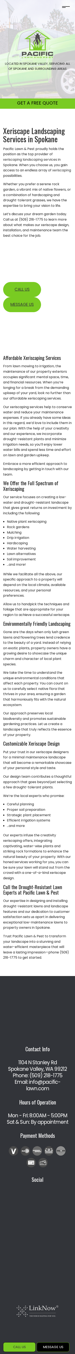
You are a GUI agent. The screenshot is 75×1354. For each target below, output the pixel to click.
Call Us (19, 1347)
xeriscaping (61, 170)
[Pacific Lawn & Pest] (37, 43)
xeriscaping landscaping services (30, 159)
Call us (22, 289)
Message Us (53, 1347)
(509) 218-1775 (45, 1075)
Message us (22, 304)
